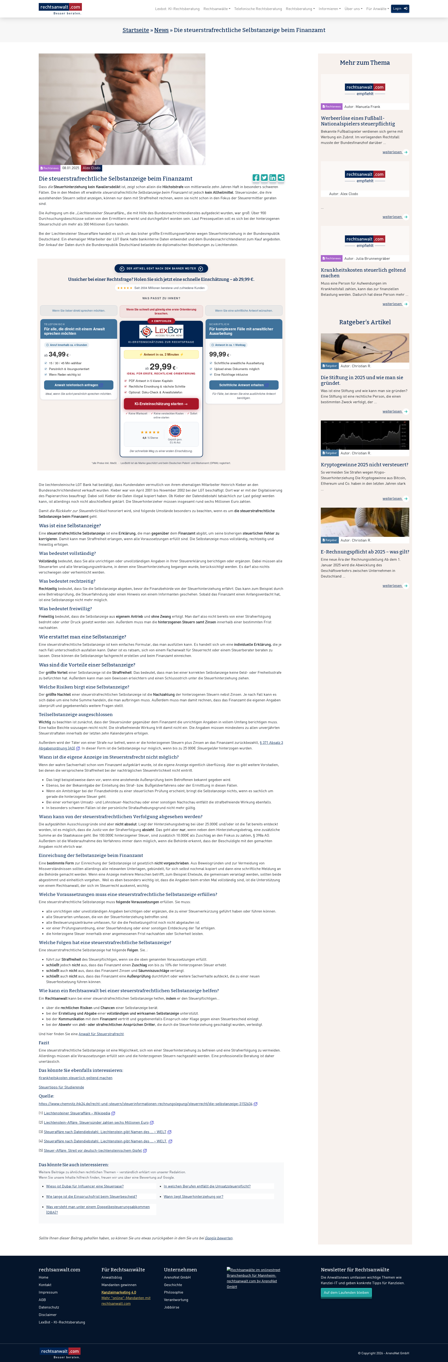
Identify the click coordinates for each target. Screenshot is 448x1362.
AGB (42, 1299)
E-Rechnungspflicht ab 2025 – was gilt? (365, 552)
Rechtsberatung (299, 8)
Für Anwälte (376, 8)
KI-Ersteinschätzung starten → (161, 403)
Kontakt (45, 1284)
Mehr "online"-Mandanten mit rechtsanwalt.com (126, 1298)
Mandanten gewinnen (119, 1284)
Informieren (328, 8)
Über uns (352, 8)
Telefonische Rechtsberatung (258, 8)
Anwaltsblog (112, 1277)
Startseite (135, 30)
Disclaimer (48, 1314)
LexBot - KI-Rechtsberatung (62, 1322)
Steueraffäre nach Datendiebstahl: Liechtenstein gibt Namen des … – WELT (105, 1131)
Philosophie (173, 1292)
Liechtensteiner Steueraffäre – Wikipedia (77, 1113)
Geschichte (173, 1284)
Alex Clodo (91, 167)
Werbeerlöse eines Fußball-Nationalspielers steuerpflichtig (358, 121)
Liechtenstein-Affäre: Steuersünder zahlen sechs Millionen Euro (96, 1122)
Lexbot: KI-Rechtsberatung (177, 8)
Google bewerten (218, 1238)
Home (43, 1277)
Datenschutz (49, 1307)
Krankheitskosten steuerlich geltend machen (75, 1077)
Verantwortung (176, 1299)
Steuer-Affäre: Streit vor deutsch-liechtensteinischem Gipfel (93, 1150)
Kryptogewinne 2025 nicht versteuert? (364, 464)
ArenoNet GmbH (177, 1277)
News (161, 30)
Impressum (48, 1292)
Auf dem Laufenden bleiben (346, 1292)
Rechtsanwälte (215, 8)
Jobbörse (171, 1307)
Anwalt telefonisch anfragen (76, 385)
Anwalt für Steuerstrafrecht (101, 1033)
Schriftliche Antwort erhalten (241, 385)
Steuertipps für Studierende (61, 1087)
